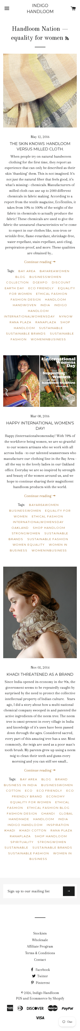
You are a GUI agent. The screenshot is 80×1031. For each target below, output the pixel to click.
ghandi (48, 813)
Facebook (42, 970)
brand (61, 779)
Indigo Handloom (40, 8)
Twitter (42, 976)
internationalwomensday (29, 316)
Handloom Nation (36, 29)
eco (29, 790)
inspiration (58, 825)
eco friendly (41, 288)
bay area (27, 271)
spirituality (21, 842)
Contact (40, 960)
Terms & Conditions (40, 953)
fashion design (26, 299)
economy (56, 796)
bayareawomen (55, 271)
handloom (55, 299)
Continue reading (38, 262)
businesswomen (45, 276)
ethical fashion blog (48, 807)
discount (61, 282)
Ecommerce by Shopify (47, 998)
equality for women (30, 802)
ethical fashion (51, 293)
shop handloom (49, 527)
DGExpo (40, 282)
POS (19, 998)
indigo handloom (25, 825)
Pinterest (42, 983)
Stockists (40, 933)
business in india (20, 785)
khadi (10, 830)
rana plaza (21, 322)
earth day (14, 288)
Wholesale (40, 940)
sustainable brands (26, 333)
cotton (13, 790)
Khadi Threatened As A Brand (40, 674)
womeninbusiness (48, 339)
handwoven (24, 305)
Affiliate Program (40, 946)
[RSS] (67, 39)
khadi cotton (32, 830)
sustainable (51, 328)
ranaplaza (45, 322)
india (45, 305)
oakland (20, 527)
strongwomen (26, 533)
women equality (29, 544)
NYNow (66, 316)
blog (20, 276)
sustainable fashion (47, 539)
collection (17, 282)
